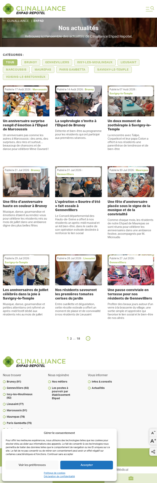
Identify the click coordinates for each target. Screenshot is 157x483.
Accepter (87, 465)
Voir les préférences (32, 465)
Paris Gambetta (72, 69)
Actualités (98, 388)
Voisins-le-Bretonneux (26, 77)
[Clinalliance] (71, 9)
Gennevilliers (57, 62)
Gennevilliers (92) (18, 388)
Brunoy (30, 62)
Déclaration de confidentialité (59, 476)
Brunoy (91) (14, 381)
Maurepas (43, 69)
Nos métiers (59, 381)
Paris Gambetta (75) (19, 423)
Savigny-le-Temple (113, 69)
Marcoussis (16, 69)
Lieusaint (129, 62)
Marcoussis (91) (17, 410)
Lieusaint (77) (15, 404)
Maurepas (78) (16, 417)
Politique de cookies (54, 473)
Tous (10, 62)
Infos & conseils (102, 381)
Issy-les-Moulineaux (94, 62)
